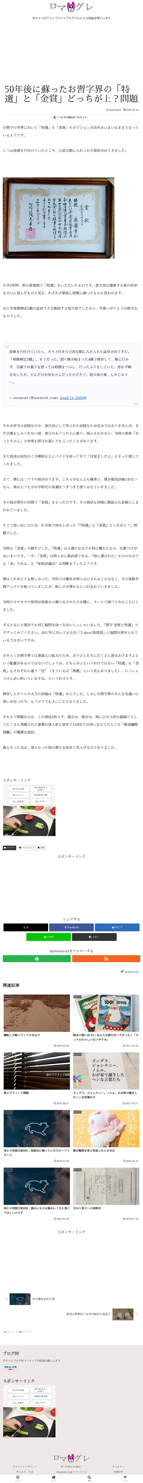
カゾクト (11, 848)
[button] (94, 937)
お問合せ (118, 1472)
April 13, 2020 (71, 397)
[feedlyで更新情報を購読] (37, 958)
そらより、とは (24, 1472)
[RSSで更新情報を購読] (106, 958)
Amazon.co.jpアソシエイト (71, 1472)
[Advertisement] (71, 56)
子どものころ (28, 848)
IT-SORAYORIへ (71, 1466)
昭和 (42, 848)
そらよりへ (118, 1466)
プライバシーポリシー (25, 1466)
